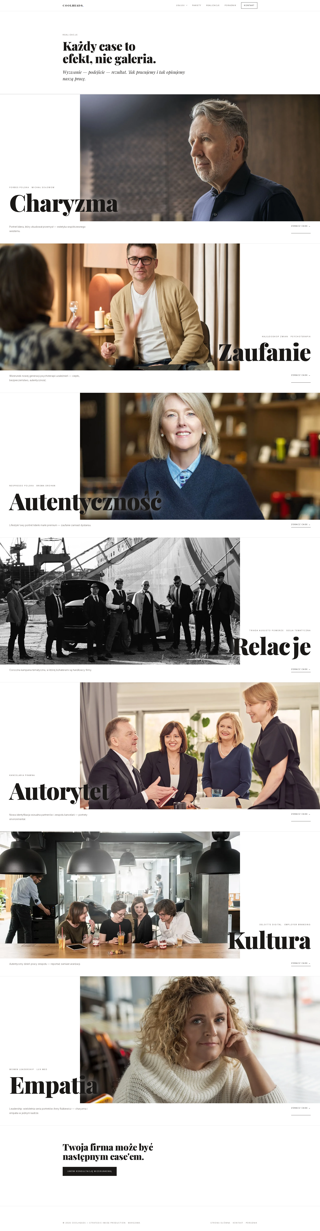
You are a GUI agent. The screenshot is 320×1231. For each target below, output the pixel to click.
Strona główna (220, 1223)
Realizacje (213, 5)
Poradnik (230, 5)
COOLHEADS (73, 5)
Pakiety (196, 5)
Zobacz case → (301, 226)
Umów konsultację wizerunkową (90, 1171)
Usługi (180, 5)
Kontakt (249, 5)
